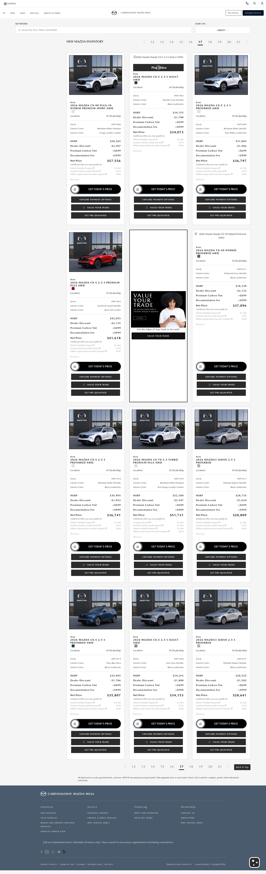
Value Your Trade (98, 207)
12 (152, 42)
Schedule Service (253, 13)
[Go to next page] (247, 42)
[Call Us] (248, 4)
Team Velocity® (184, 864)
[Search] (255, 4)
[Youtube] (59, 852)
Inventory (47, 806)
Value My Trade (143, 818)
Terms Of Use (67, 864)
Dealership (188, 806)
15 (181, 42)
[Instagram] (47, 852)
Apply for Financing (146, 813)
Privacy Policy (49, 864)
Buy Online (233, 13)
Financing (140, 806)
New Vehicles (49, 813)
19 (220, 42)
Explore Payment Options (96, 199)
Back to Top (242, 767)
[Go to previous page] (144, 42)
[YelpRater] (64, 852)
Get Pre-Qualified (96, 215)
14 (171, 42)
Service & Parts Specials (102, 818)
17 (200, 42)
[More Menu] (3, 12)
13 (162, 42)
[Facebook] (41, 852)
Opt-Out (109, 864)
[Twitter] (53, 852)
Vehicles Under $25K (53, 831)
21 (239, 42)
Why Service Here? (98, 823)
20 (229, 42)
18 (210, 42)
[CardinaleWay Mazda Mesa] (115, 13)
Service (92, 806)
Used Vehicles (49, 818)
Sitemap (81, 864)
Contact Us (188, 813)
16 (191, 42)
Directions (187, 818)
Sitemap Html (95, 864)
